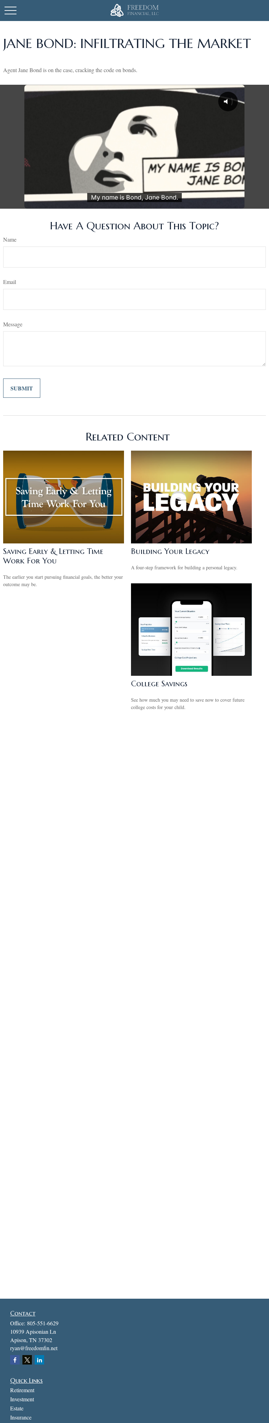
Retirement (22, 1390)
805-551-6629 (42, 1323)
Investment (22, 1399)
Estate (16, 1408)
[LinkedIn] (39, 1360)
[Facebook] (15, 1360)
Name (9, 239)
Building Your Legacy (170, 551)
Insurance (21, 1417)
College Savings (159, 683)
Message (12, 324)
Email (9, 281)
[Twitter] (27, 1360)
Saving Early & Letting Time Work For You (53, 556)
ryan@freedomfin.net (33, 1348)
